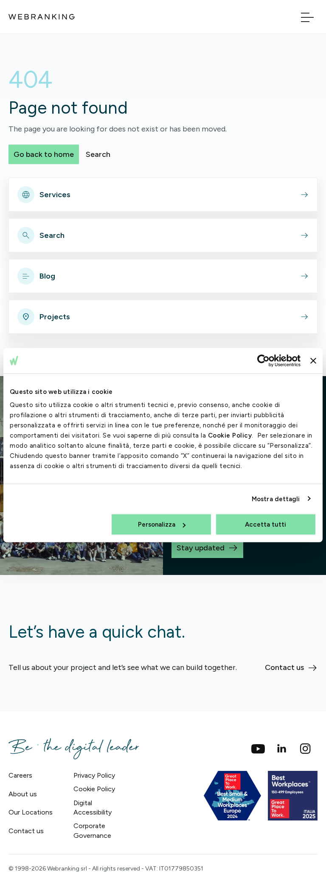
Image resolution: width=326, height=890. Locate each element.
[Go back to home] (41, 16)
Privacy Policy (94, 775)
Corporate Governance (92, 830)
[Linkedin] (282, 749)
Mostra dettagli (276, 498)
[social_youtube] (258, 749)
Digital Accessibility (92, 807)
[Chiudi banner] (313, 360)
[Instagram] (306, 749)
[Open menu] (307, 16)
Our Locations (30, 812)
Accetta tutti (265, 524)
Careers (20, 775)
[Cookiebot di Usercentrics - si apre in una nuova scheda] (263, 360)
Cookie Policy (230, 435)
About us (22, 794)
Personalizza (156, 524)
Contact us (26, 831)
